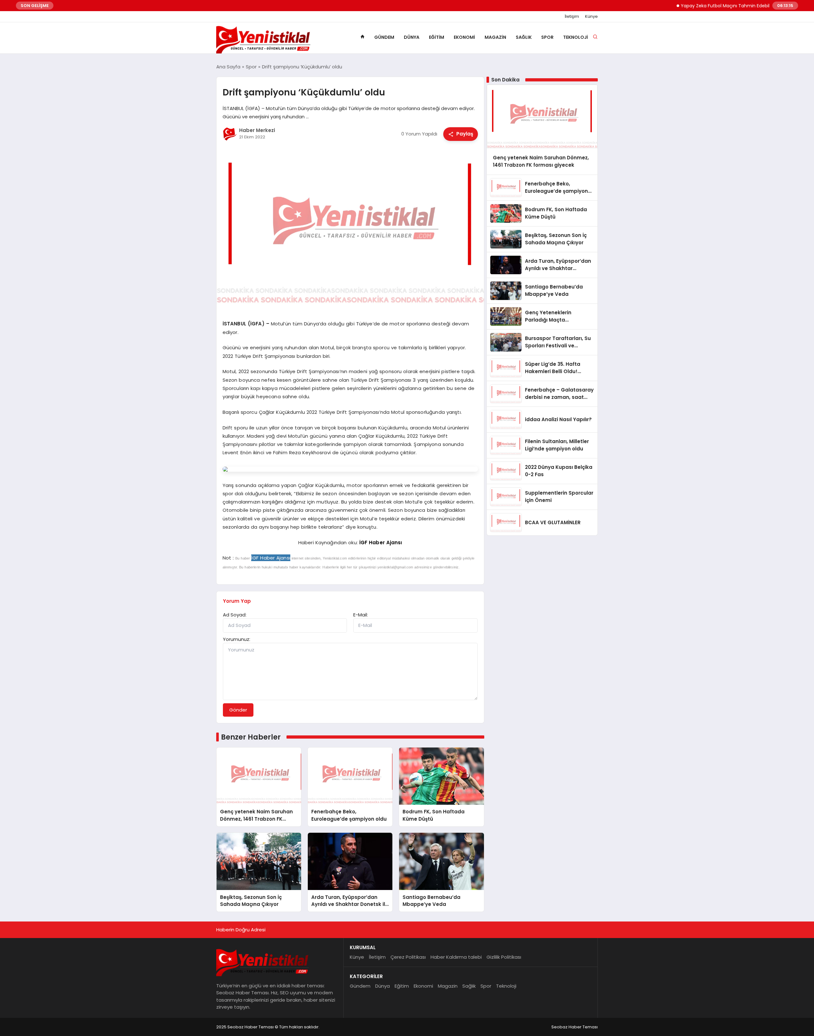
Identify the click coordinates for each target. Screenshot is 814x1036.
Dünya (411, 37)
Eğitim (436, 37)
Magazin (495, 37)
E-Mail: (360, 614)
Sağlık (524, 37)
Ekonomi (464, 37)
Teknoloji (575, 37)
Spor (547, 37)
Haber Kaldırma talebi (456, 957)
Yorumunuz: (236, 639)
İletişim (572, 16)
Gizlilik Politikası (503, 957)
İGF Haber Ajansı (380, 542)
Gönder (238, 709)
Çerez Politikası (408, 957)
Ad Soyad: (234, 614)
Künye (591, 16)
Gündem (384, 37)
